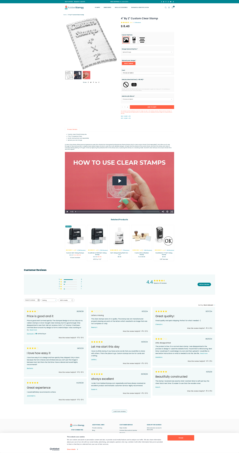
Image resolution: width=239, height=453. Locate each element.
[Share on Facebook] (88, 82)
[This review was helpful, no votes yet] (78, 337)
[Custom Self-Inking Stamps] (75, 236)
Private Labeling (97, 428)
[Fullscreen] (172, 212)
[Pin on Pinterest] (93, 82)
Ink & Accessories (121, 7)
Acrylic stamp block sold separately (78, 138)
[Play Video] (67, 212)
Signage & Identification (140, 7)
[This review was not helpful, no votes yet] (81, 337)
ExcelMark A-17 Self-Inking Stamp (164, 253)
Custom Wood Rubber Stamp (142, 253)
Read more (33, 330)
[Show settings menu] (167, 212)
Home (64, 14)
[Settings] (169, 7)
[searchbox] (30, 300)
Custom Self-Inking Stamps (75, 253)
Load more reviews (119, 411)
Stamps (97, 7)
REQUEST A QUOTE (79, 1)
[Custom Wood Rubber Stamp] (142, 236)
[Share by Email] (99, 82)
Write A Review (204, 284)
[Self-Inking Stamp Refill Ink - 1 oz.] (119, 236)
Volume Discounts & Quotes (128, 430)
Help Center (123, 428)
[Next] (115, 43)
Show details (71, 449)
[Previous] (67, 43)
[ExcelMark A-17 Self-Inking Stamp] (164, 236)
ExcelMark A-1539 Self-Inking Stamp (97, 253)
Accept (181, 438)
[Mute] (162, 212)
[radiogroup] (147, 40)
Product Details (72, 129)
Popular (68, 226)
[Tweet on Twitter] (91, 82)
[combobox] (49, 300)
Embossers (107, 7)
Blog (93, 430)
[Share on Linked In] (96, 82)
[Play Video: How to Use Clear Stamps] (119, 180)
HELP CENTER (69, 1)
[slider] (117, 212)
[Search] (165, 7)
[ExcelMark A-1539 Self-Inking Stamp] (97, 236)
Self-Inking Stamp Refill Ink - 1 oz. (119, 253)
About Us (122, 433)
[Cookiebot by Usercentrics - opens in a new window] (54, 449)
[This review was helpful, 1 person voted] (207, 361)
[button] (147, 35)
